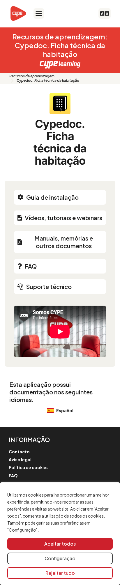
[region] (60, 533)
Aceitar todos (60, 544)
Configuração (60, 558)
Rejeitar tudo (60, 573)
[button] (38, 13)
